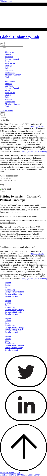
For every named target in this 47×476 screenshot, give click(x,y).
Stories (7, 77)
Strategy (8, 66)
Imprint (8, 283)
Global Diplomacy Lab (19, 37)
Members (8, 54)
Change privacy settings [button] (14, 292)
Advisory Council (12, 59)
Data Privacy (10, 289)
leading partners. (37, 126)
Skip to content (6, 1)
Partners (8, 61)
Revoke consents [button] (11, 296)
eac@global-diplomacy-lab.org (34, 151)
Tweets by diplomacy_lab (10, 472)
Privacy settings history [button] (14, 294)
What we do (10, 63)
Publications (10, 72)
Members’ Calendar (13, 75)
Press (7, 287)
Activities (9, 70)
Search (2, 43)
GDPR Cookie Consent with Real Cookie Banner (19, 475)
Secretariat (9, 57)
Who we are (10, 52)
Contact (8, 285)
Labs (7, 68)
